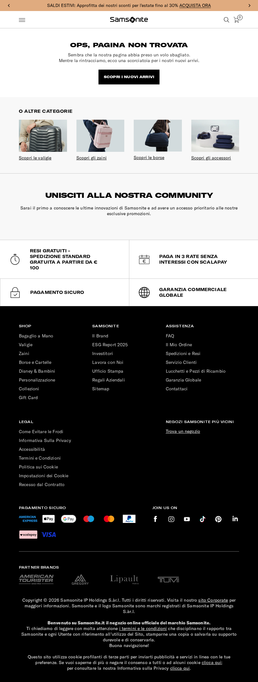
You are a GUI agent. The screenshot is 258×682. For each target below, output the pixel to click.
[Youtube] (187, 519)
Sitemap (100, 389)
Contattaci (177, 389)
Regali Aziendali (108, 380)
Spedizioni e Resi (183, 353)
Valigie (25, 344)
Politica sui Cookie (38, 467)
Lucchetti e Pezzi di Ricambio (196, 371)
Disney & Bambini (37, 371)
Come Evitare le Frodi (41, 431)
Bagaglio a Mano (36, 336)
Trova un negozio (183, 431)
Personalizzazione (37, 380)
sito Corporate (213, 600)
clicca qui (212, 662)
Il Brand (100, 336)
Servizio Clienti (181, 362)
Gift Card (28, 397)
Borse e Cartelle (35, 362)
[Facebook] (155, 519)
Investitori (102, 353)
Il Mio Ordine (179, 344)
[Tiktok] (202, 519)
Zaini (24, 353)
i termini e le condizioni (143, 628)
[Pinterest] (218, 519)
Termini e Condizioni (40, 458)
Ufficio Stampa (107, 371)
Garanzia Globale (183, 380)
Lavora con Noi (107, 362)
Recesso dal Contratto (41, 484)
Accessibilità (32, 449)
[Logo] (129, 20)
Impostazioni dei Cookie (43, 476)
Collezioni (29, 389)
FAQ (170, 336)
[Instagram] (171, 519)
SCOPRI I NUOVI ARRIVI (129, 77)
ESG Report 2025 (110, 344)
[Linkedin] (235, 519)
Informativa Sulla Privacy (45, 440)
